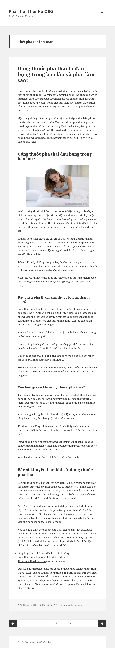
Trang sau (102, 623)
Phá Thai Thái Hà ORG (31, 11)
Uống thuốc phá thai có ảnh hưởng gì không (42, 557)
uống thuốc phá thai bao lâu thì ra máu (57, 457)
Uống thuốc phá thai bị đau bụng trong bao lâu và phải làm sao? (56, 74)
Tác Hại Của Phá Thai (52, 605)
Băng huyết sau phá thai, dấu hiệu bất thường (43, 553)
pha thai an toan (74, 605)
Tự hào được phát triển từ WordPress (35, 642)
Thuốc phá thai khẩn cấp (32, 560)
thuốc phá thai (32, 309)
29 (70, 623)
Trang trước (13, 623)
